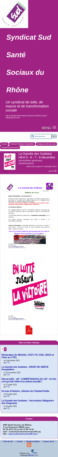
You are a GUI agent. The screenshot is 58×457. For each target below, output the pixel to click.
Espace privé (48, 442)
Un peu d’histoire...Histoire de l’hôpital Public (25, 391)
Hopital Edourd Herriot (10, 147)
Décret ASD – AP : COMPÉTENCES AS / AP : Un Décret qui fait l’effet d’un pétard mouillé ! (29, 380)
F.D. (53, 171)
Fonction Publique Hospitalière (22, 144)
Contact (19, 442)
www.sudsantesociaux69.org (22, 434)
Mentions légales (33, 442)
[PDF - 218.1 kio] (29, 334)
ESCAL (31, 455)
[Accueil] (14, 28)
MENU (46, 128)
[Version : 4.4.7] (34, 453)
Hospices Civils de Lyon (46, 144)
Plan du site (8, 442)
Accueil (4, 144)
